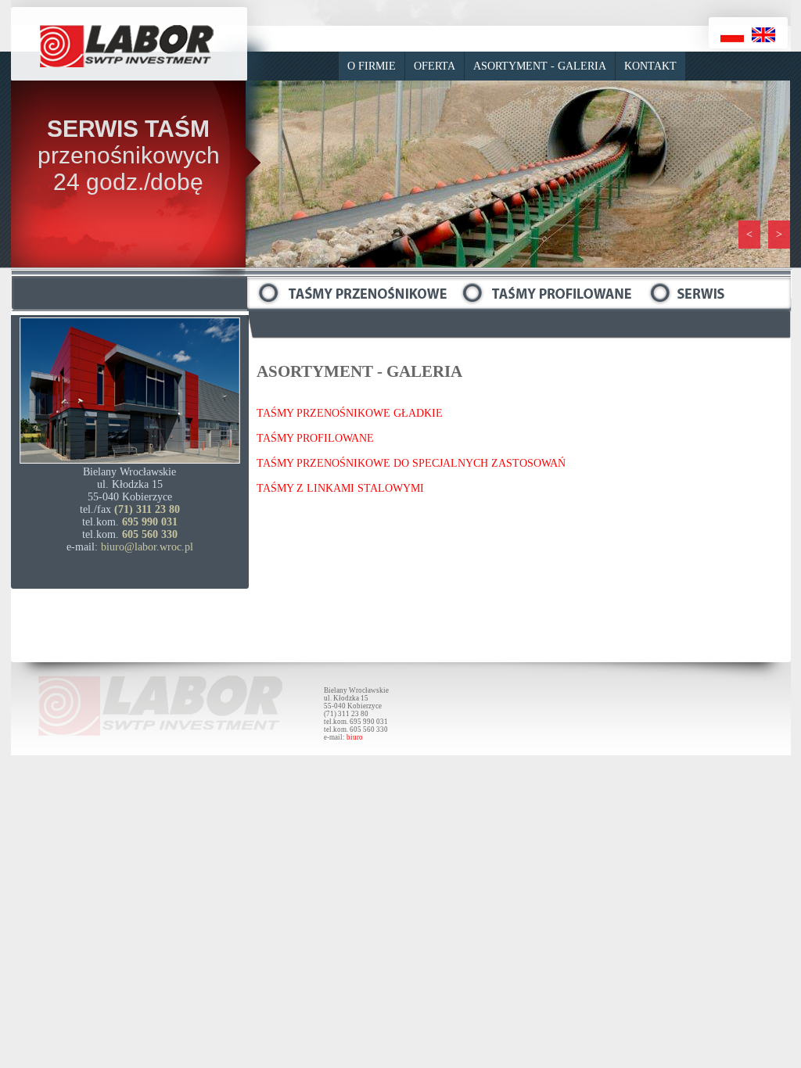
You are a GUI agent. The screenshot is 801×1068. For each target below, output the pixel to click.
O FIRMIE (371, 66)
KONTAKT (650, 66)
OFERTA (434, 66)
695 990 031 (150, 522)
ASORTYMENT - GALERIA (539, 66)
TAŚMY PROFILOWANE (315, 438)
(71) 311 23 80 (147, 509)
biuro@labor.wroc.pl (147, 547)
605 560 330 (150, 534)
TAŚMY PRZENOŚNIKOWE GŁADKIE (350, 413)
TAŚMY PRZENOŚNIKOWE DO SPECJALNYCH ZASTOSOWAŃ (411, 463)
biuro (355, 737)
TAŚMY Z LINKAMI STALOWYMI (340, 488)
